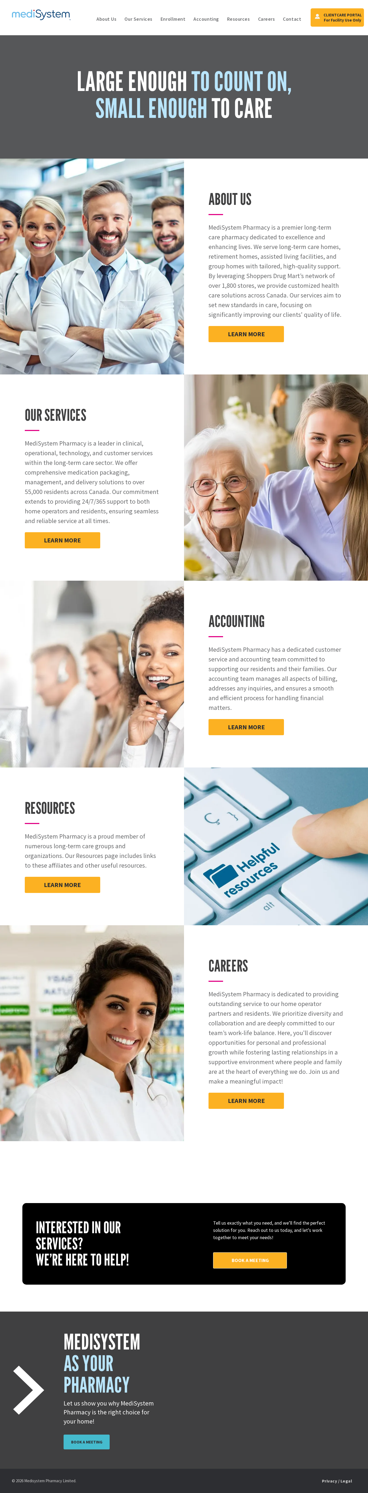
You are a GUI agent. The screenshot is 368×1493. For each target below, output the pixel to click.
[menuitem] (106, 19)
